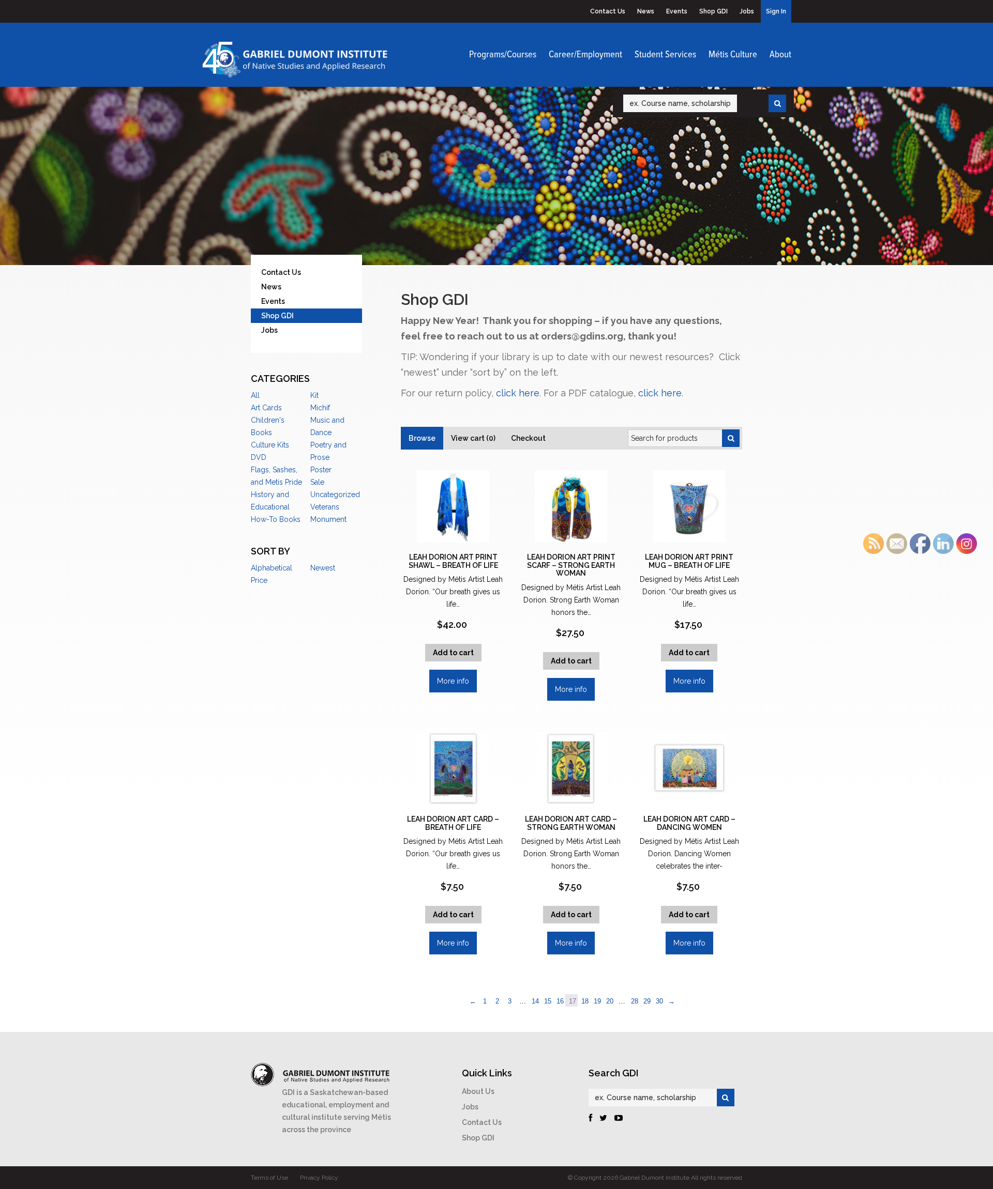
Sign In (776, 11)
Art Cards (266, 408)
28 (634, 1001)
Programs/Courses (502, 55)
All (255, 395)
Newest (322, 568)
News (645, 11)
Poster (321, 470)
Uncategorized (335, 494)
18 (585, 1001)
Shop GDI (713, 11)
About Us (478, 1091)
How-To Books (275, 519)
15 (547, 1001)
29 (647, 1001)
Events (676, 11)
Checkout (528, 438)
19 (597, 1001)
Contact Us (607, 11)
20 (609, 1001)
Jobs (747, 11)
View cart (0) (473, 438)
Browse (422, 438)
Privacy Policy (319, 1177)
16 (560, 1001)
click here (517, 393)
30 (659, 1001)
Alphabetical (271, 568)
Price (259, 580)
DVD (258, 457)
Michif (320, 408)
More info (453, 681)
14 (535, 1001)
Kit (314, 395)
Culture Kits (270, 445)
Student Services (665, 55)
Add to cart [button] (453, 652)
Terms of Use (269, 1177)
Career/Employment (585, 55)
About (780, 55)
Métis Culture (733, 55)
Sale (317, 482)
